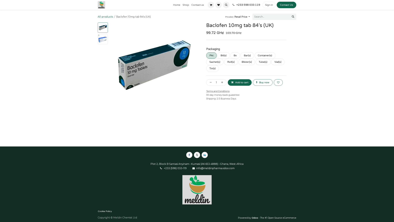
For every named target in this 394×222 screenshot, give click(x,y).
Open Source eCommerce (282, 217)
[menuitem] (176, 5)
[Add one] (223, 82)
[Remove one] (209, 82)
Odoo (255, 217)
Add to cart (241, 82)
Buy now (264, 82)
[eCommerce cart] (211, 5)
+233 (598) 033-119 (175, 168)
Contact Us (286, 4)
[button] (226, 5)
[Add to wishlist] (278, 82)
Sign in (269, 4)
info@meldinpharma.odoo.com (215, 168)
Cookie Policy (105, 211)
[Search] (293, 17)
